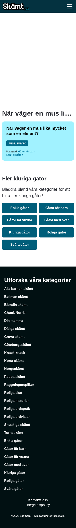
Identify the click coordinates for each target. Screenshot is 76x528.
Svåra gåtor (19, 244)
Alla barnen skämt (18, 289)
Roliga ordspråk (17, 409)
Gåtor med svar (56, 220)
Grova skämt (14, 337)
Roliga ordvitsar (17, 417)
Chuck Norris (15, 313)
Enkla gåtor (19, 208)
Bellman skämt (16, 297)
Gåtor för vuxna (19, 220)
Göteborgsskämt (17, 345)
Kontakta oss (38, 500)
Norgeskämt (14, 369)
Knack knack (14, 353)
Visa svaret (17, 143)
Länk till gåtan (14, 154)
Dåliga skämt (14, 329)
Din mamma (13, 321)
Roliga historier (16, 401)
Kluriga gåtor (19, 232)
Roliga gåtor (56, 232)
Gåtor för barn (26, 151)
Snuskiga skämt (17, 425)
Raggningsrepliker (19, 385)
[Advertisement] (38, 61)
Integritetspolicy (38, 505)
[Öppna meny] (69, 6)
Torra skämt (13, 433)
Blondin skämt (15, 305)
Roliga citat (13, 393)
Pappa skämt (14, 377)
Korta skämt (14, 361)
